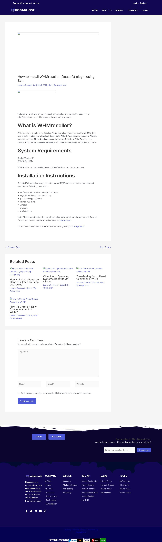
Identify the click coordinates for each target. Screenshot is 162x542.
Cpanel (38, 85)
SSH (45, 85)
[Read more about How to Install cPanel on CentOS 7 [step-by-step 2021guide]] (25, 271)
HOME (95, 10)
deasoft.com (65, 220)
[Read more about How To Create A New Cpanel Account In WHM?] (25, 300)
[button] (120, 10)
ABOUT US (107, 10)
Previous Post (12, 247)
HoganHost (79, 226)
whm (50, 85)
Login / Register (140, 3)
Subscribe (143, 450)
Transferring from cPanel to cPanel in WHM (91, 277)
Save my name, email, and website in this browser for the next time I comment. (56, 393)
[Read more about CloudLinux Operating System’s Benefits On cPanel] (58, 270)
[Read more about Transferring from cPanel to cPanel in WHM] (91, 270)
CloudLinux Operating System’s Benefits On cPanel (56, 279)
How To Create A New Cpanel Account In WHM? (23, 309)
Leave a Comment (26, 85)
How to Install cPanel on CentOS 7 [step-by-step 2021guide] (24, 282)
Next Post (105, 247)
